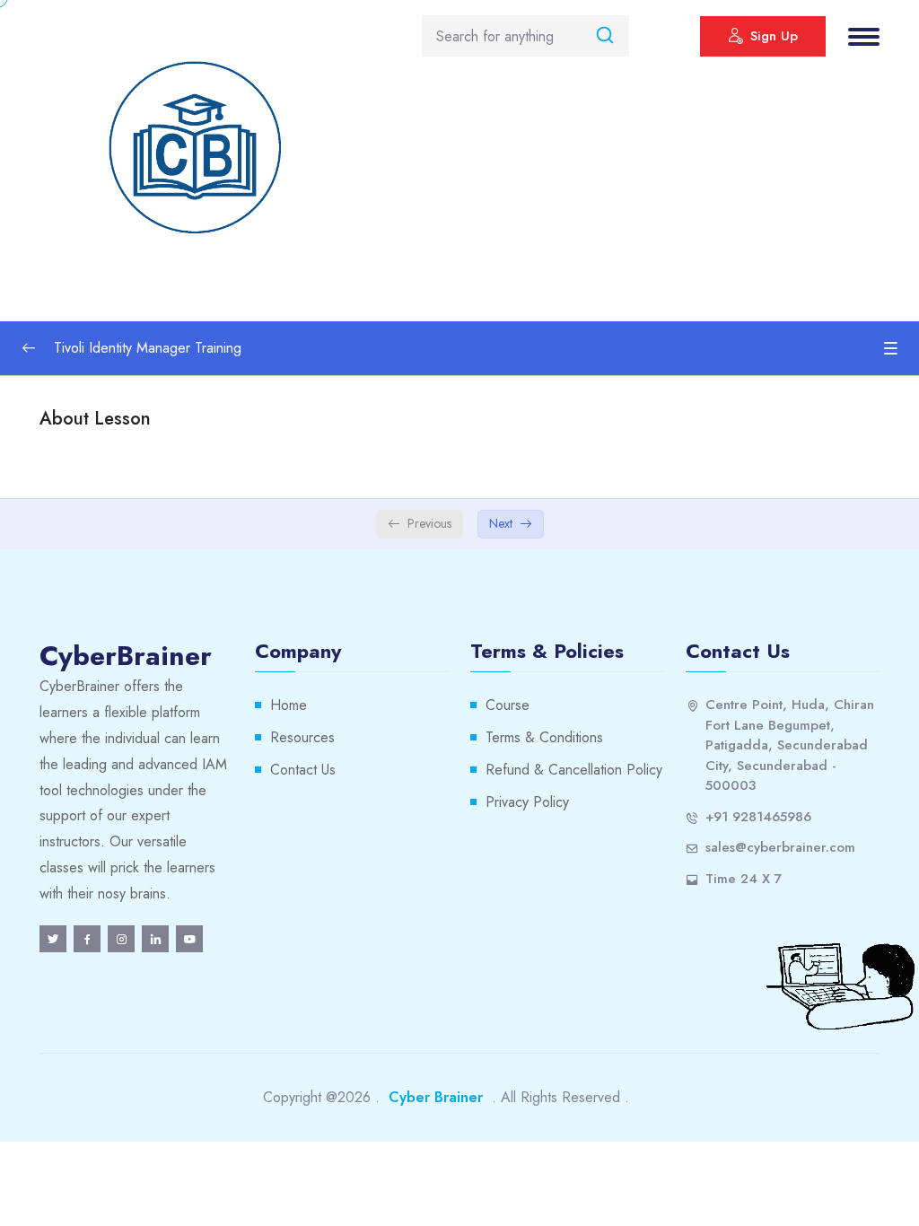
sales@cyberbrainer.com (780, 847)
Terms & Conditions (544, 737)
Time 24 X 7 (743, 879)
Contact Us (303, 769)
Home (288, 705)
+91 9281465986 (758, 817)
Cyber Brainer (436, 1097)
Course (508, 705)
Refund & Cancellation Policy (574, 769)
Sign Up (774, 36)
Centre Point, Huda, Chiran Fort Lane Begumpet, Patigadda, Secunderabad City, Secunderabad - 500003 (789, 745)
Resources (302, 737)
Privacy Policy (527, 802)
